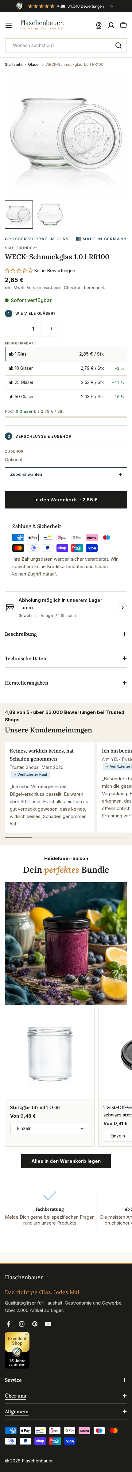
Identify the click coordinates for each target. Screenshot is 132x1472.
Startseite (14, 64)
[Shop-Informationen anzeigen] (122, 607)
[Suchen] (118, 45)
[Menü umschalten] (8, 25)
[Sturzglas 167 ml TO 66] (49, 1054)
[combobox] (66, 45)
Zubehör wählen (26, 474)
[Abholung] (99, 25)
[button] (19, 270)
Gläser (34, 64)
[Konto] (111, 25)
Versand (35, 287)
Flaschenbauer (37, 1461)
